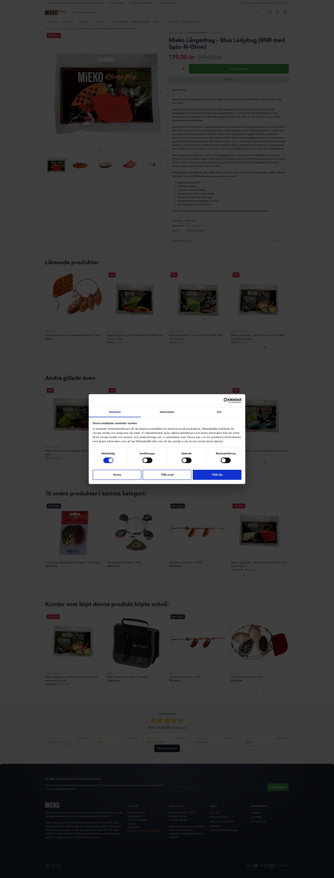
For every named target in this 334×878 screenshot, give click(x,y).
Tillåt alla (217, 474)
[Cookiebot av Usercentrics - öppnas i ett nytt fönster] (226, 400)
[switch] (147, 460)
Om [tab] (219, 411)
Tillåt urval (167, 474)
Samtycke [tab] (115, 411)
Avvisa (117, 474)
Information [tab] (167, 411)
